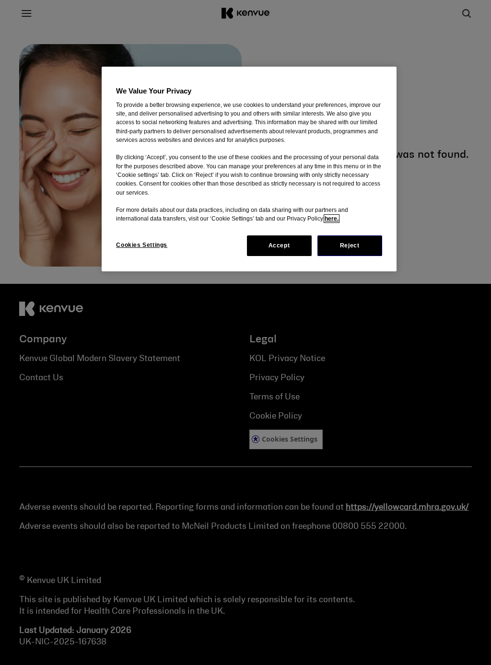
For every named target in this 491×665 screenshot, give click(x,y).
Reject (350, 245)
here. (332, 218)
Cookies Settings (141, 245)
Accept (279, 245)
